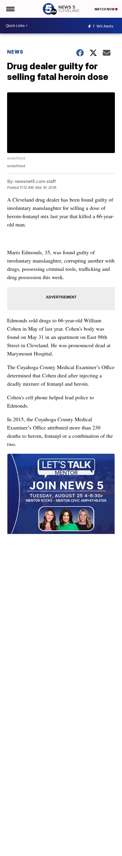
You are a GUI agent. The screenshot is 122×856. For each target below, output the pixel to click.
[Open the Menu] (9, 8)
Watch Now (104, 9)
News (15, 52)
